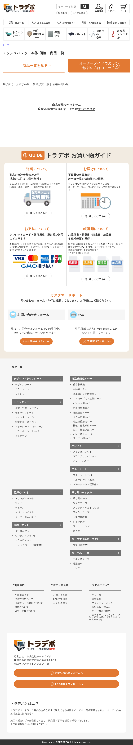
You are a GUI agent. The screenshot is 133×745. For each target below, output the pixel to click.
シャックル (79, 521)
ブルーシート (79, 469)
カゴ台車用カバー (82, 408)
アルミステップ (81, 559)
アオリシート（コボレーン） (30, 426)
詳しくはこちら (39, 213)
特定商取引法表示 (101, 607)
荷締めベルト (21, 492)
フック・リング (81, 526)
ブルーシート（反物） (85, 479)
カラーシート (22, 389)
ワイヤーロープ (81, 512)
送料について (22, 607)
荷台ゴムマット (23, 531)
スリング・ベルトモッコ (86, 507)
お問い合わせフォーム (38, 341)
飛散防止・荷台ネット (27, 422)
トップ (6, 45)
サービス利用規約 (101, 611)
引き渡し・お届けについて (29, 603)
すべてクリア (86, 108)
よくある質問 (43, 23)
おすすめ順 (23, 84)
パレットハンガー (82, 461)
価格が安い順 (41, 84)
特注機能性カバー (82, 378)
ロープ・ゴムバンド (25, 517)
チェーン (20, 507)
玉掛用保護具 (80, 517)
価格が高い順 (60, 84)
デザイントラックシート (28, 378)
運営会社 (96, 599)
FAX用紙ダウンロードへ (99, 341)
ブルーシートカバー (83, 475)
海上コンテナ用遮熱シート (87, 394)
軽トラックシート (24, 412)
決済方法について (24, 599)
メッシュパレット (82, 451)
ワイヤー (20, 503)
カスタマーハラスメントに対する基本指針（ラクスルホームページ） (104, 617)
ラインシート (22, 394)
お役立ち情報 (79, 13)
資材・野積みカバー (83, 429)
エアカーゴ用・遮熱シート (87, 398)
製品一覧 (19, 23)
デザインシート (23, 384)
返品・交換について (25, 611)
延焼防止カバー (81, 412)
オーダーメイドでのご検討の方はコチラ (95, 65)
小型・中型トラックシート (29, 408)
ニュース (96, 595)
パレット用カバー (82, 403)
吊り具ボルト (80, 498)
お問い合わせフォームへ (69, 672)
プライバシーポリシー (103, 603)
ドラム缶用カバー (82, 417)
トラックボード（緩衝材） (29, 545)
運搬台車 (77, 563)
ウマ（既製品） (81, 545)
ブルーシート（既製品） (86, 484)
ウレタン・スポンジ (25, 535)
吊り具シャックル (82, 492)
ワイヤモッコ (80, 503)
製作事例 (62, 13)
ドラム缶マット (23, 540)
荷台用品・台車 (80, 553)
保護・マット (21, 525)
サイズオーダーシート (27, 417)
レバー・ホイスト (24, 512)
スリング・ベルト (24, 498)
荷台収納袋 (79, 384)
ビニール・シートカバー (28, 431)
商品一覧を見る (35, 65)
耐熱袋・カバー (81, 389)
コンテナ (77, 568)
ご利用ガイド (69, 23)
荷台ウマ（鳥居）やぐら (86, 539)
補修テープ (21, 435)
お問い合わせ (119, 23)
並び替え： (9, 84)
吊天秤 (76, 531)
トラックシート (23, 402)
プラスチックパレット (85, 456)
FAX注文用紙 (94, 23)
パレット (77, 445)
